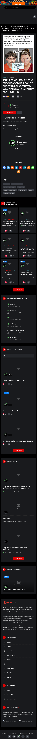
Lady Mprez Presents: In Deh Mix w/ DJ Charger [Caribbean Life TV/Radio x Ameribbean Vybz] (17, 489)
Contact (9, 664)
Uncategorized (11, 219)
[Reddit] (12, 167)
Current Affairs (25, 246)
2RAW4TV (6, 184)
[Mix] (28, 167)
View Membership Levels (9, 125)
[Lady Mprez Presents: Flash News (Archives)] (18, 536)
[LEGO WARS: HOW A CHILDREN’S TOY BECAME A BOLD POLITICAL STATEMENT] (27, 264)
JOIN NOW (18, 4)
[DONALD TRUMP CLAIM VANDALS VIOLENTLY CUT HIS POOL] (27, 239)
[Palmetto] (6, 106)
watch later (7, 518)
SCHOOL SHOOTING (9, 193)
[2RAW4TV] (4, 311)
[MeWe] (24, 167)
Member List (11, 655)
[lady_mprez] (4, 338)
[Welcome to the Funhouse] (18, 399)
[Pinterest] (20, 167)
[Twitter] (8, 167)
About (9, 646)
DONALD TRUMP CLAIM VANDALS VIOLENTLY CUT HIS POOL (27, 249)
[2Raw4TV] (18, 17)
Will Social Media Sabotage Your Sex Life (18, 441)
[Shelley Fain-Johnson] (4, 331)
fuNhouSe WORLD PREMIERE (14, 381)
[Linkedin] (16, 167)
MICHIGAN (21, 187)
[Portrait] (9, 239)
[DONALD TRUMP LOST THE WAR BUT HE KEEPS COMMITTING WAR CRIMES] (27, 212)
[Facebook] (4, 167)
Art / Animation (7, 270)
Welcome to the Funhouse (12, 411)
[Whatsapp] (32, 167)
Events (9, 677)
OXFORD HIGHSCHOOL (9, 190)
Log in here (17, 129)
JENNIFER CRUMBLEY (9, 187)
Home (2, 26)
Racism (30, 190)
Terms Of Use (11, 694)
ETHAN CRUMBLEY (17, 184)
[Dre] (4, 318)
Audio (9, 690)
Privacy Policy (11, 699)
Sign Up (9, 672)
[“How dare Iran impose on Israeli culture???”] (9, 212)
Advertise (10, 651)
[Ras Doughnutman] (4, 325)
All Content (10, 668)
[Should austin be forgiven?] (9, 264)
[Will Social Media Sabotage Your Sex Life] (18, 429)
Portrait (9, 248)
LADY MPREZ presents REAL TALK (14, 589)
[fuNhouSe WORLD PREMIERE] (18, 369)
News (8, 26)
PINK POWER (22, 190)
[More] (18, 171)
